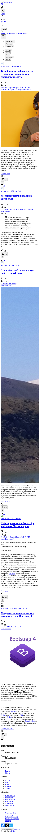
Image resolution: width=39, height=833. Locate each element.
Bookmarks (10, 42)
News (16, 33)
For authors (9, 798)
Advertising (9, 815)
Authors (8, 786)
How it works (10, 796)
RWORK (4, 265)
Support (17, 829)
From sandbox (6, 286)
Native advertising (11, 817)
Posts (12, 33)
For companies (10, 800)
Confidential (9, 805)
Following (9, 46)
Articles (8, 33)
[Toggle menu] (2, 2)
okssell (3, 66)
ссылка (12, 574)
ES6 (21, 715)
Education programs (12, 819)
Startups (8, 821)
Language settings (7, 829)
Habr (13, 831)
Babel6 (9, 717)
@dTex (3, 21)
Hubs (7, 784)
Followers (9, 44)
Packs (8, 59)
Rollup (3, 715)
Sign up (8, 773)
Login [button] (3, 14)
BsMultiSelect (30, 721)
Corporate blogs (10, 813)
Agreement (9, 803)
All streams (8, 2)
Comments (23, 33)
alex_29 (3, 519)
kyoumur (4, 191)
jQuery (13, 711)
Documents (9, 801)
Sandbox (8, 788)
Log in (7, 771)
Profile (3, 33)
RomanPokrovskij (7, 608)
